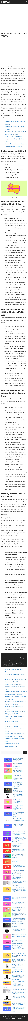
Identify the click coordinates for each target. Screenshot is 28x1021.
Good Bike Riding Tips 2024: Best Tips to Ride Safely (18, 851)
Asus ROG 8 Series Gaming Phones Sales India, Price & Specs (18, 807)
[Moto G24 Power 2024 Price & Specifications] (8, 765)
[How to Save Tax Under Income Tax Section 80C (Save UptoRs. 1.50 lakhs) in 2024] (7, 889)
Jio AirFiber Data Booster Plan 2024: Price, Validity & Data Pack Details (18, 784)
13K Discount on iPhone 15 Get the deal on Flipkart (17, 801)
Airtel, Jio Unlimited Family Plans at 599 (18, 825)
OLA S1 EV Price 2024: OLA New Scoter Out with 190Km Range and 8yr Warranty (19, 839)
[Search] (25, 752)
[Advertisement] (14, 18)
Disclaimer (8, 1018)
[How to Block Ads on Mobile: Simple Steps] (8, 820)
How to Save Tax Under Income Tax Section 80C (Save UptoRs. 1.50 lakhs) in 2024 (19, 890)
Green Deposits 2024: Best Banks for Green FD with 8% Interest (18, 960)
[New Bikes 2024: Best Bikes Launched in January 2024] (7, 845)
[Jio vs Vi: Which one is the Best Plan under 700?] (8, 760)
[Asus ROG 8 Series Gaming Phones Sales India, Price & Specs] (8, 807)
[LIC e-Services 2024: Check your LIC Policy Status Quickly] (7, 877)
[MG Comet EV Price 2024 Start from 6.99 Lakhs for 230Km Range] (7, 833)
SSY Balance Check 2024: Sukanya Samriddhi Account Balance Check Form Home (19, 883)
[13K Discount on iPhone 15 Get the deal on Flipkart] (8, 801)
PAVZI (5, 2)
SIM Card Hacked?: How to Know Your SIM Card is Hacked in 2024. (18, 771)
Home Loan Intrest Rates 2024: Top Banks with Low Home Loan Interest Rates (18, 1009)
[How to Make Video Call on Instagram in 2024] (8, 796)
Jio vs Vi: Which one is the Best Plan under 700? (18, 760)
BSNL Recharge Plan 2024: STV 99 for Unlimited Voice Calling (18, 814)
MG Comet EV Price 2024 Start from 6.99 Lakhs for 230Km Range (19, 833)
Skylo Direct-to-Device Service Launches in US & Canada (17, 777)
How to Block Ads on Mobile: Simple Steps (18, 819)
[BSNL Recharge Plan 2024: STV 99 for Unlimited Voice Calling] (8, 814)
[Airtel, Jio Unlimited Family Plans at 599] (8, 826)
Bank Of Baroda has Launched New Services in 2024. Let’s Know (18, 966)
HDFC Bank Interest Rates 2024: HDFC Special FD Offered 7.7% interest (19, 1003)
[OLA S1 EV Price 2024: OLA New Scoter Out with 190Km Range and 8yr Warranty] (7, 839)
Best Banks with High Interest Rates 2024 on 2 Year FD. (18, 971)
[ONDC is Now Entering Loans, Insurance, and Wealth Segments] (7, 872)
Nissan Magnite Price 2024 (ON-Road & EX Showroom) (17, 856)
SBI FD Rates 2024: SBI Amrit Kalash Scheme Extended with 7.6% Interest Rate (18, 977)
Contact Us (20, 1018)
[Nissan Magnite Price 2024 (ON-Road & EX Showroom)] (7, 856)
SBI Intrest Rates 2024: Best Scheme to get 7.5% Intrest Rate (18, 998)
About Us (14, 1018)
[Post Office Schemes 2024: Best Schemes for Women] (7, 867)
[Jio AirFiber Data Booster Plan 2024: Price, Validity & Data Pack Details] (8, 784)
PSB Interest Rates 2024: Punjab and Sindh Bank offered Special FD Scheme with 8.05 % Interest (14, 984)
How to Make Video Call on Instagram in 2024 (18, 795)
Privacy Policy (21, 1016)
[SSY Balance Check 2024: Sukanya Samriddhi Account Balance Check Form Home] (7, 883)
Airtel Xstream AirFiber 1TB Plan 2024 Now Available (18, 790)
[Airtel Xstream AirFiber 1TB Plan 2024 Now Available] (8, 790)
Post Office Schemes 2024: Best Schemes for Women (18, 867)
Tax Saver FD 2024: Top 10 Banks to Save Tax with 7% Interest (19, 955)
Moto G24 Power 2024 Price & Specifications (17, 765)
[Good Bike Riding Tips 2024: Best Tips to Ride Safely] (7, 851)
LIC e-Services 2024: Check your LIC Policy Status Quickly (17, 877)
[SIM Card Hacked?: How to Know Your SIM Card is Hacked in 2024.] (8, 770)
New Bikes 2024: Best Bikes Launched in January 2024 (18, 845)
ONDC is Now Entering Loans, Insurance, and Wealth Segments (18, 872)
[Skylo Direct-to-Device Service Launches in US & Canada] (8, 777)
